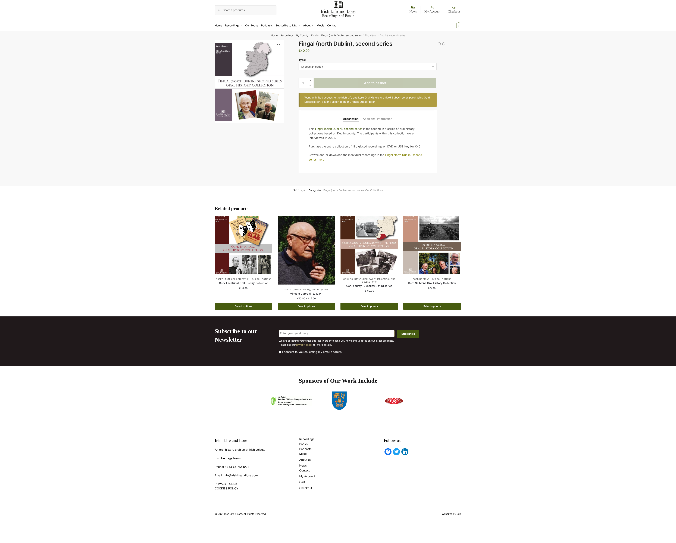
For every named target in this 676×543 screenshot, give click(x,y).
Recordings (286, 35)
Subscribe (408, 333)
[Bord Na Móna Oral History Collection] (432, 245)
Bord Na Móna (421, 279)
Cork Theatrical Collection (232, 279)
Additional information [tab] (377, 119)
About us (305, 459)
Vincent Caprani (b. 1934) (306, 293)
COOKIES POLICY (226, 488)
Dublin (314, 35)
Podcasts (305, 449)
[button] (278, 45)
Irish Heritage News (228, 458)
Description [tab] (351, 119)
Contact (304, 470)
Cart (302, 482)
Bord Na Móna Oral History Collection (432, 283)
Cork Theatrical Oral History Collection (243, 283)
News (413, 11)
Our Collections (374, 190)
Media (303, 453)
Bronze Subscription (362, 101)
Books (303, 444)
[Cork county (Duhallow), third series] (369, 245)
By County (302, 35)
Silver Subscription (334, 101)
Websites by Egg (451, 513)
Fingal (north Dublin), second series (341, 35)
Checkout (454, 11)
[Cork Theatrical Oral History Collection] (243, 245)
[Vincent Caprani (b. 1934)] (306, 250)
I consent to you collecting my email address (312, 352)
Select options (243, 306)
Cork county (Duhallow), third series (366, 279)
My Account (432, 11)
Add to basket (375, 83)
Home (274, 35)
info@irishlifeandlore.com (241, 475)
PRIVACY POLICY (226, 484)
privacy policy (304, 344)
